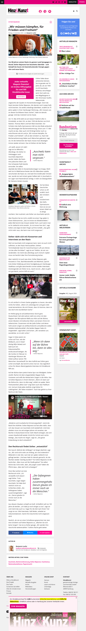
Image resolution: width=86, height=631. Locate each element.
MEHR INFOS (21, 97)
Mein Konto (40, 11)
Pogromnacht (27, 564)
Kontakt (8, 593)
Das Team (9, 584)
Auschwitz (11, 562)
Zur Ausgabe (68, 321)
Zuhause (47, 589)
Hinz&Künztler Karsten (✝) (67, 200)
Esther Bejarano (35, 562)
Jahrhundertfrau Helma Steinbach (67, 170)
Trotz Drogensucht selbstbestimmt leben (66, 47)
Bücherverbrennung (23, 562)
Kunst (46, 582)
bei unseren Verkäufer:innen (54, 601)
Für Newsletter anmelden (68, 145)
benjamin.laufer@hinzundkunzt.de (26, 548)
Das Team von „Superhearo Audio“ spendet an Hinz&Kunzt (67, 68)
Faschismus (46, 562)
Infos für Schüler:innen (13, 589)
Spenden (82, 2)
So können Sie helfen (13, 587)
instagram (59, 2)
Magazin (28, 580)
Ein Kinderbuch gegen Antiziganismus (66, 79)
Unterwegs (47, 587)
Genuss (46, 580)
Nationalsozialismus (15, 564)
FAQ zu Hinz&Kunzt (12, 580)
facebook (62, 2)
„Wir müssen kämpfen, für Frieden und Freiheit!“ (26, 28)
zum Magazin (18, 606)
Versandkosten (66, 360)
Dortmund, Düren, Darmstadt (65, 271)
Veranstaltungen (30, 589)
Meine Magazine (45, 11)
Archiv (27, 584)
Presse (8, 591)
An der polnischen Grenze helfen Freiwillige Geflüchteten (68, 100)
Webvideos (28, 587)
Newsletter (72, 2)
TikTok (56, 2)
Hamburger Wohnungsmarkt (65, 233)
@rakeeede (42, 548)
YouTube (53, 2)
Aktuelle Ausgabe (30, 582)
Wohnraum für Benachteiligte (64, 258)
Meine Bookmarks (50, 11)
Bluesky (65, 2)
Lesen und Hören (49, 584)
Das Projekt (10, 582)
